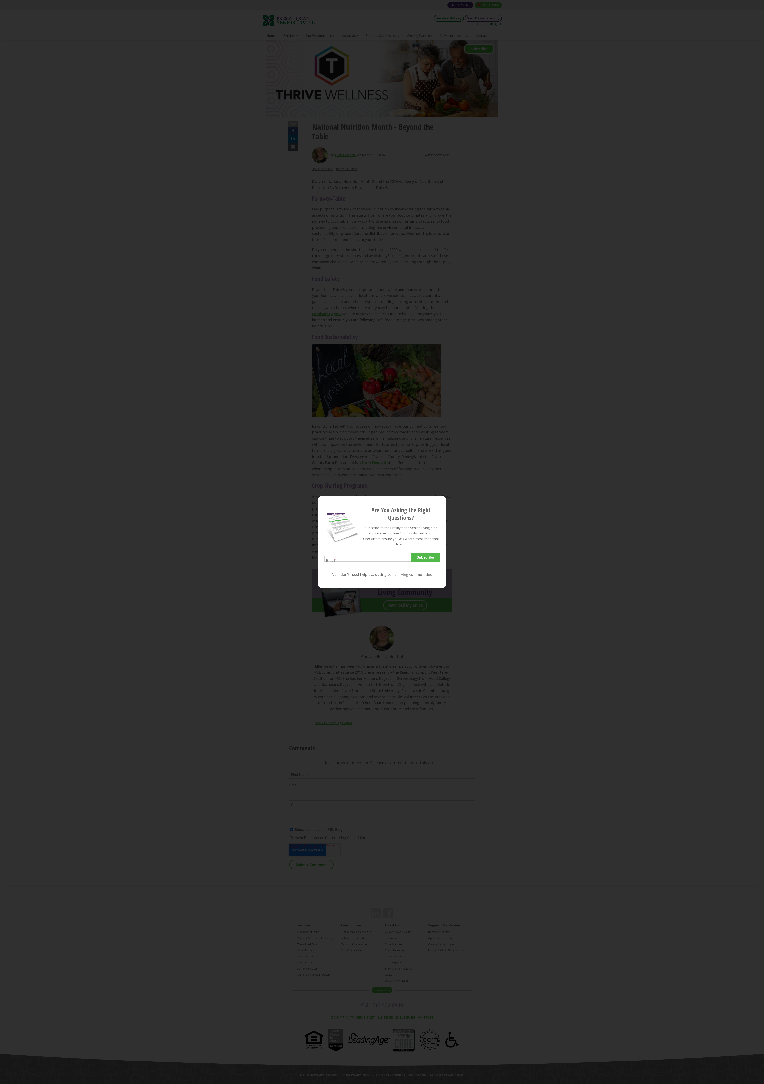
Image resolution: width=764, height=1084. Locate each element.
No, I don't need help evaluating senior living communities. (382, 574)
